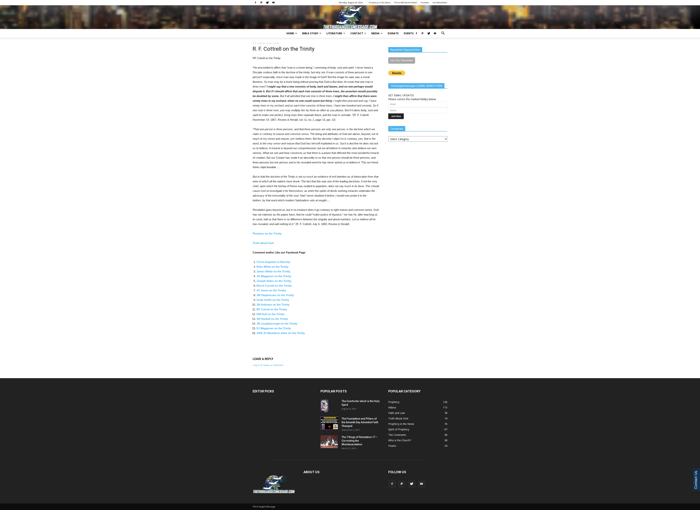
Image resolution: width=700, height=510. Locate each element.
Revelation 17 (367, 437)
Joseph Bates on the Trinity (273, 280)
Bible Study (310, 33)
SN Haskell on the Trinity (272, 318)
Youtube (425, 2)
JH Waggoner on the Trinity (273, 276)
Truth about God (263, 243)
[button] (443, 33)
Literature (334, 33)
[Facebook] (255, 2)
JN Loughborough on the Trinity (276, 323)
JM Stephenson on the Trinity (275, 295)
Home (290, 33)
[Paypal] (261, 2)
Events (409, 33)
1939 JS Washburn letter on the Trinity (280, 333)
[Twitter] (267, 2)
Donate (393, 33)
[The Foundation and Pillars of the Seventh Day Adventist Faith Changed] (329, 423)
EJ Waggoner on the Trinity (273, 328)
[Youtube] (273, 2)
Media (375, 33)
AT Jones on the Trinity (271, 290)
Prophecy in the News (379, 2)
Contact (356, 33)
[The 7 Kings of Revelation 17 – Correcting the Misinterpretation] (329, 441)
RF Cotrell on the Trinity (271, 309)
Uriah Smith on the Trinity (272, 299)
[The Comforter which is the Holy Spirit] (324, 405)
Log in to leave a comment (268, 365)
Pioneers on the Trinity (267, 233)
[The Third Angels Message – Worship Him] (350, 17)
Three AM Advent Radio (405, 2)
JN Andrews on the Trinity (272, 304)
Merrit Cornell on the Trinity (274, 285)
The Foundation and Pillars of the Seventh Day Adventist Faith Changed (360, 422)
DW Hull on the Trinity (270, 314)
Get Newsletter (439, 2)
